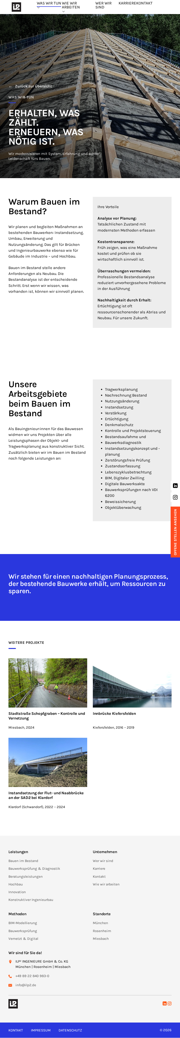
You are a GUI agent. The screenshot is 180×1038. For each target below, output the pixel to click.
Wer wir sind (103, 861)
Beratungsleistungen (25, 876)
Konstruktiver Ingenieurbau (30, 900)
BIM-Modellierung (22, 923)
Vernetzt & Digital (23, 939)
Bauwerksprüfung (22, 931)
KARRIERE (127, 3)
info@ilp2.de (25, 985)
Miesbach (101, 939)
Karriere (99, 869)
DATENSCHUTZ (70, 1030)
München (100, 923)
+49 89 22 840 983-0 (32, 976)
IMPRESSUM (41, 1030)
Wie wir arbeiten (106, 884)
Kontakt (99, 876)
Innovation (17, 892)
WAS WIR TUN (49, 3)
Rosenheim (102, 931)
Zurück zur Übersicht (33, 86)
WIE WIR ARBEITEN (71, 5)
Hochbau (15, 884)
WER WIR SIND (103, 5)
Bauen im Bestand (23, 861)
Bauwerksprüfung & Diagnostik (34, 869)
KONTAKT (144, 3)
